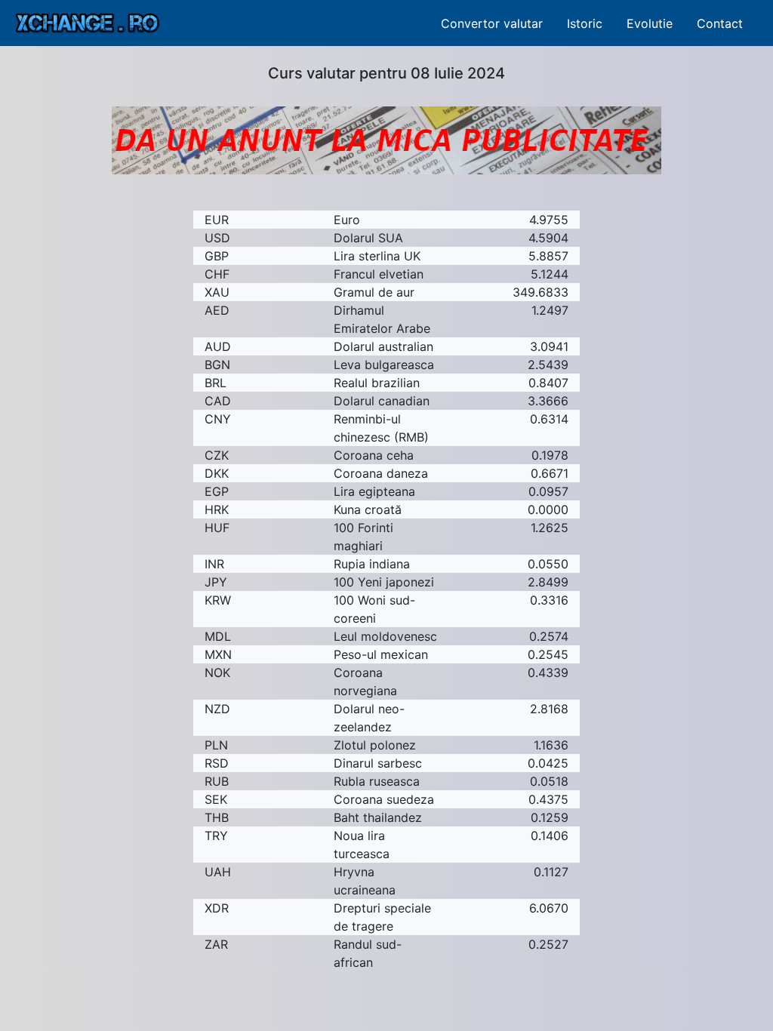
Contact (720, 23)
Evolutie (650, 23)
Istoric (584, 23)
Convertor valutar (492, 23)
